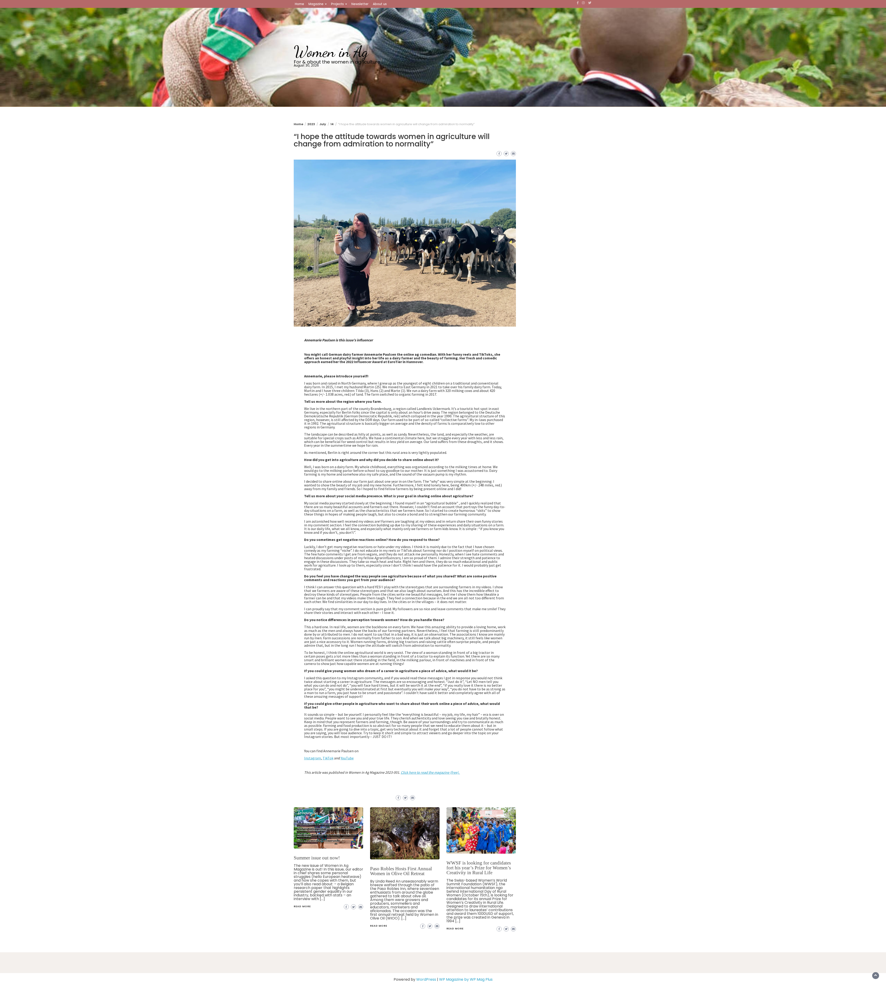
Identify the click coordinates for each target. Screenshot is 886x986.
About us (380, 4)
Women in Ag (331, 51)
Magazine (316, 4)
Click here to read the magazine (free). (430, 772)
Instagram (312, 758)
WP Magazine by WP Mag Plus (466, 979)
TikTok (328, 758)
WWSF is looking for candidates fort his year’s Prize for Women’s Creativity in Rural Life (478, 867)
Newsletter (359, 4)
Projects (338, 4)
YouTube (347, 758)
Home (299, 4)
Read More (302, 906)
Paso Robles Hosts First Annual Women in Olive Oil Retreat (401, 871)
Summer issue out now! (317, 858)
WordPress (426, 979)
